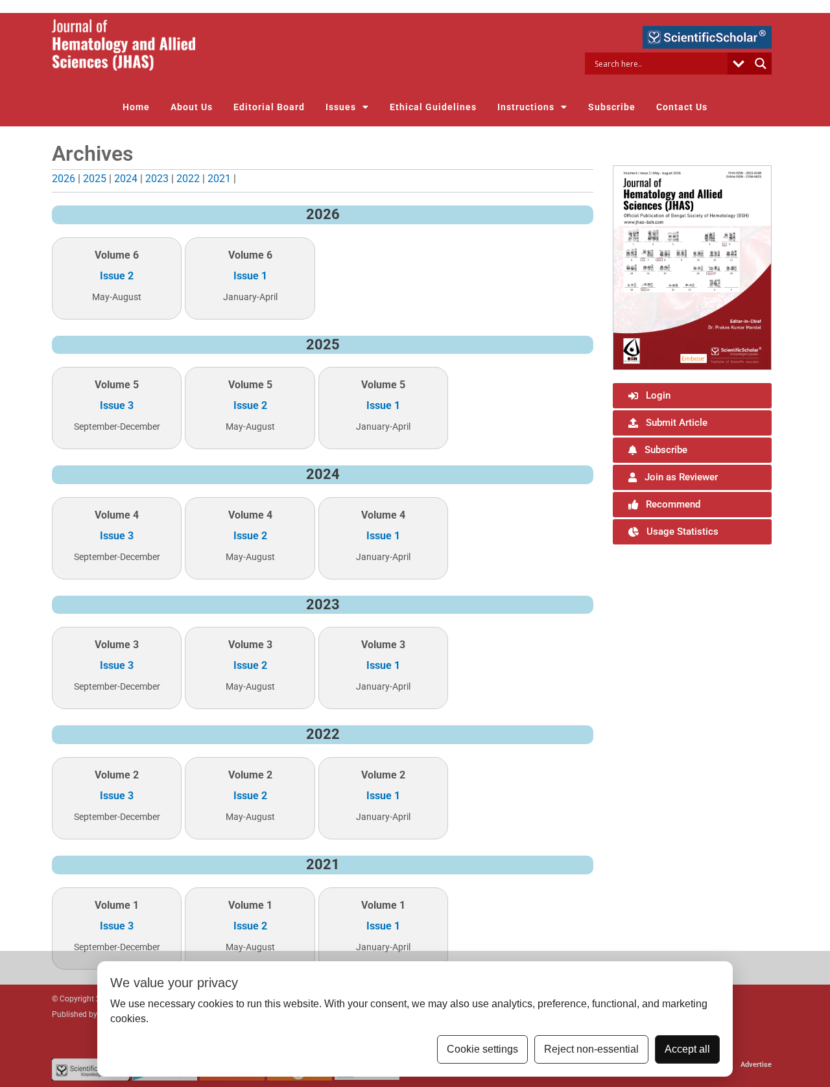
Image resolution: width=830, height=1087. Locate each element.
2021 (219, 178)
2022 (188, 178)
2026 (63, 178)
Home (136, 107)
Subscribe (611, 107)
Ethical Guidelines (433, 107)
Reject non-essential (591, 1049)
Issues (341, 107)
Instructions (525, 107)
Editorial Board (269, 107)
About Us (192, 107)
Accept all (687, 1049)
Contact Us (681, 107)
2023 (157, 178)
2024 (125, 178)
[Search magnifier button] (761, 64)
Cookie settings (482, 1049)
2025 (94, 178)
